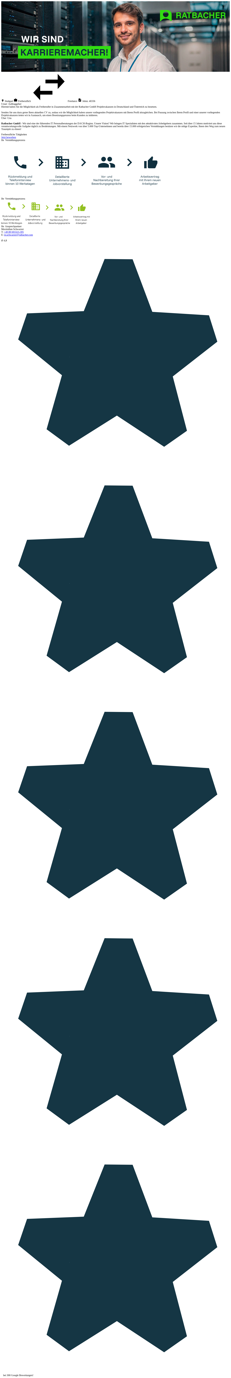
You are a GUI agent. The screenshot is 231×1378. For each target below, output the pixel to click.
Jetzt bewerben (8, 137)
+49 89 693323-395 (14, 232)
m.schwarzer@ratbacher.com (18, 234)
